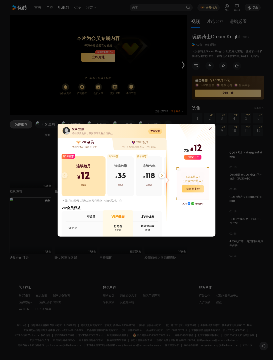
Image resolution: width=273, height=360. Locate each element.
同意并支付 (193, 188)
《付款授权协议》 (193, 180)
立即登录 (155, 131)
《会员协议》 (192, 177)
